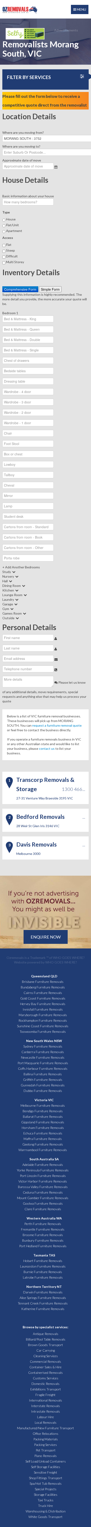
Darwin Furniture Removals (43, 1292)
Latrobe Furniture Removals (43, 1277)
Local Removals (45, 1422)
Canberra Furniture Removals (42, 1052)
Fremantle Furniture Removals (42, 1229)
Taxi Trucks (45, 1500)
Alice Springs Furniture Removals (43, 1298)
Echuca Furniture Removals (42, 1133)
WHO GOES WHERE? (69, 958)
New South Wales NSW (44, 1041)
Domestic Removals (46, 1384)
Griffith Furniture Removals (42, 1080)
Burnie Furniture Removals (43, 1272)
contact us (47, 748)
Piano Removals (45, 1456)
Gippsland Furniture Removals (42, 1122)
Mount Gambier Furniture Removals (42, 1198)
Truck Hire (45, 1506)
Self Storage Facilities (45, 1467)
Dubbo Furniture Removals (43, 1091)
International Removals (45, 1400)
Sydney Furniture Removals (42, 1046)
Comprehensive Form (20, 289)
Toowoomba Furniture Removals (43, 1031)
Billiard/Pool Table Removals (45, 1339)
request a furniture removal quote (57, 725)
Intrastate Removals (45, 1411)
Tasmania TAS (44, 1255)
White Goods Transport (45, 1517)
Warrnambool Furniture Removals (42, 1150)
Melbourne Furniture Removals (43, 1105)
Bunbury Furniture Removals (42, 1240)
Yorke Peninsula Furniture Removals (43, 1170)
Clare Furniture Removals (42, 1209)
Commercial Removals (45, 1361)
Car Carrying (45, 1350)
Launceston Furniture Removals (43, 1266)
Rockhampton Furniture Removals (42, 1020)
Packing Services (45, 1445)
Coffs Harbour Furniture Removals (42, 1068)
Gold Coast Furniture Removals (42, 998)
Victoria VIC (44, 1100)
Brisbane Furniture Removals (42, 982)
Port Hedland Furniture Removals (42, 1246)
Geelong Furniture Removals (42, 1144)
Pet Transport (46, 1450)
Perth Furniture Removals (42, 1224)
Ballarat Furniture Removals (43, 1117)
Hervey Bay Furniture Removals (42, 1004)
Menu (81, 9)
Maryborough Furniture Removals (43, 1015)
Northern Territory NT (44, 1287)
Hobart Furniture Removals (42, 1261)
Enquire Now (46, 936)
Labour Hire (45, 1417)
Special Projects (45, 1489)
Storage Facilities (45, 1495)
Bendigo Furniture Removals (43, 1111)
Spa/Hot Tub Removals (46, 1483)
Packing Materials (45, 1439)
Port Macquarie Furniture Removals (43, 1063)
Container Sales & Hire (45, 1367)
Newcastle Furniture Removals (42, 1057)
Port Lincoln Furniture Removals (43, 1176)
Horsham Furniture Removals (43, 1128)
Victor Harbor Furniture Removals (42, 1181)
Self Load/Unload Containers (45, 1461)
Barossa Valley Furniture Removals (43, 1187)
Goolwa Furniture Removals (43, 1203)
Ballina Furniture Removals (43, 1074)
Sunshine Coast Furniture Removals (42, 1026)
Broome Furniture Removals (43, 1235)
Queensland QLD (44, 976)
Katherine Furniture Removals (42, 1309)
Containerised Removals (45, 1373)
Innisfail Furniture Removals (43, 1009)
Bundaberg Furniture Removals (43, 987)
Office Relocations (45, 1434)
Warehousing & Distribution (46, 1511)
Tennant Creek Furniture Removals (43, 1303)
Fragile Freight (45, 1395)
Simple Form (50, 289)
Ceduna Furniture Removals (43, 1192)
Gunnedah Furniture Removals (43, 1085)
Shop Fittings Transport (45, 1478)
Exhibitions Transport (45, 1389)
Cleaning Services (45, 1356)
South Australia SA (44, 1159)
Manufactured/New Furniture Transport (45, 1428)
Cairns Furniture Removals (43, 993)
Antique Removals (45, 1334)
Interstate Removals (45, 1406)
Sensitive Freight (45, 1472)
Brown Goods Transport (45, 1345)
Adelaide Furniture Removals (42, 1165)
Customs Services (45, 1378)
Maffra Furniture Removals (43, 1139)
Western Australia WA (44, 1218)
